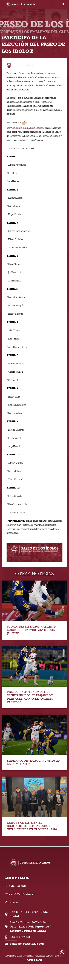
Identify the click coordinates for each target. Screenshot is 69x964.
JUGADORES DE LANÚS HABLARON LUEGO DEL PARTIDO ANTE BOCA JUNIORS (31, 630)
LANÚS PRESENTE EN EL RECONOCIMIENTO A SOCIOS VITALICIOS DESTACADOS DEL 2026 (32, 826)
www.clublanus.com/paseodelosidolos (25, 127)
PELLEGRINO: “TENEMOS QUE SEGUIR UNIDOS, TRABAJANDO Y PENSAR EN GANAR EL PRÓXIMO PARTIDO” (30, 697)
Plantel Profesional (20, 894)
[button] (63, 4)
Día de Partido (16, 886)
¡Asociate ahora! (17, 877)
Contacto (12, 902)
